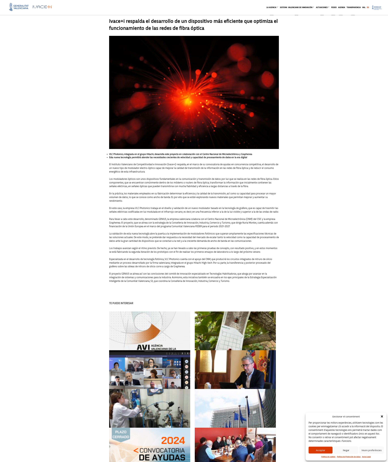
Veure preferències (371, 450)
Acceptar (320, 450)
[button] (381, 416)
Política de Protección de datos (349, 457)
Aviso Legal (366, 457)
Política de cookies (328, 457)
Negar (346, 450)
